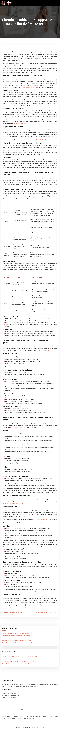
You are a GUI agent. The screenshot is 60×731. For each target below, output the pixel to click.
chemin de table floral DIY (20, 123)
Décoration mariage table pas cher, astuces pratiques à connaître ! (18, 659)
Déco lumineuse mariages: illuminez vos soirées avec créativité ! (17, 633)
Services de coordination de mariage (11, 48)
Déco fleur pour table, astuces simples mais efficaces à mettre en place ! (19, 656)
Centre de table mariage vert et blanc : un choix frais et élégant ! (17, 664)
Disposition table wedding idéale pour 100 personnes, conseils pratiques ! (20, 643)
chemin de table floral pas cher (39, 140)
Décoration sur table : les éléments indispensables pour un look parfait (19, 661)
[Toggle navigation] (57, 3)
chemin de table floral (41, 199)
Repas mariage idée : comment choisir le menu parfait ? (15, 638)
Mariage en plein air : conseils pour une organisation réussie (16, 640)
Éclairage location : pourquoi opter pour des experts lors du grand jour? (14, 613)
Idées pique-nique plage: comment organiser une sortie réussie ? (17, 636)
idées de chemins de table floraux (31, 87)
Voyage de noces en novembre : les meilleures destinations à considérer (45, 613)
